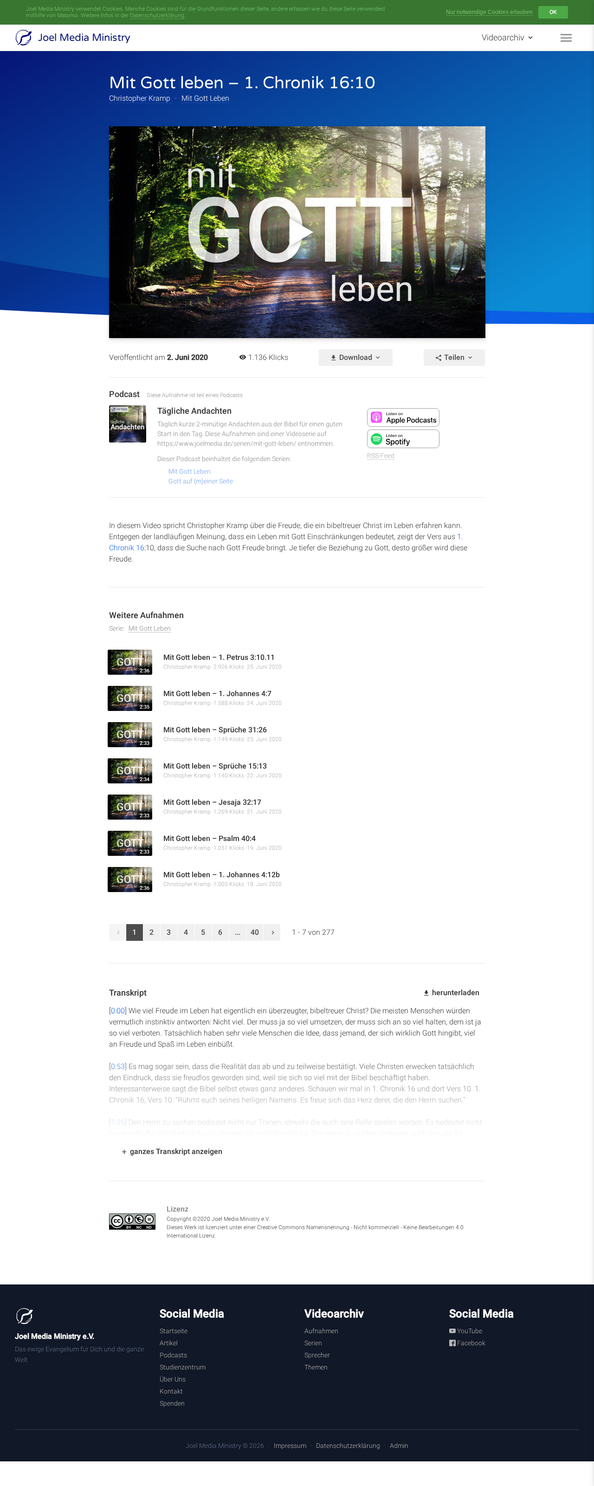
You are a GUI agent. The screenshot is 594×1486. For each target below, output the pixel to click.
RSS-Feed (380, 455)
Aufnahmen (321, 1331)
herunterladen (454, 992)
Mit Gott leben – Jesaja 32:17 (212, 802)
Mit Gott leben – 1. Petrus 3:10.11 (219, 657)
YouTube (469, 1331)
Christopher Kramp (140, 98)
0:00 (118, 1010)
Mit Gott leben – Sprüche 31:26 (215, 729)
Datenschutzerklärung (157, 15)
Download (355, 357)
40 (255, 932)
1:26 (118, 1122)
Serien (313, 1343)
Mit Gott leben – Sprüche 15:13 (215, 766)
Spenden (172, 1403)
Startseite (173, 1331)
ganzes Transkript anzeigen (175, 1151)
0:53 (118, 1066)
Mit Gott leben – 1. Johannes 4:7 (217, 693)
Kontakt (171, 1391)
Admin (399, 1445)
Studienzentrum (183, 1367)
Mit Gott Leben (205, 98)
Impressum (290, 1445)
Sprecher (317, 1355)
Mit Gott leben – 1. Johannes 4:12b (221, 874)
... (237, 932)
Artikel (169, 1343)
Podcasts (173, 1355)
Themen (316, 1367)
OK (553, 12)
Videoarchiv (504, 37)
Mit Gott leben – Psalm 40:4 (209, 838)
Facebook (470, 1343)
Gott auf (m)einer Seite (200, 481)
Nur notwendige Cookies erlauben (489, 12)
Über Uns (173, 1379)
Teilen (454, 357)
